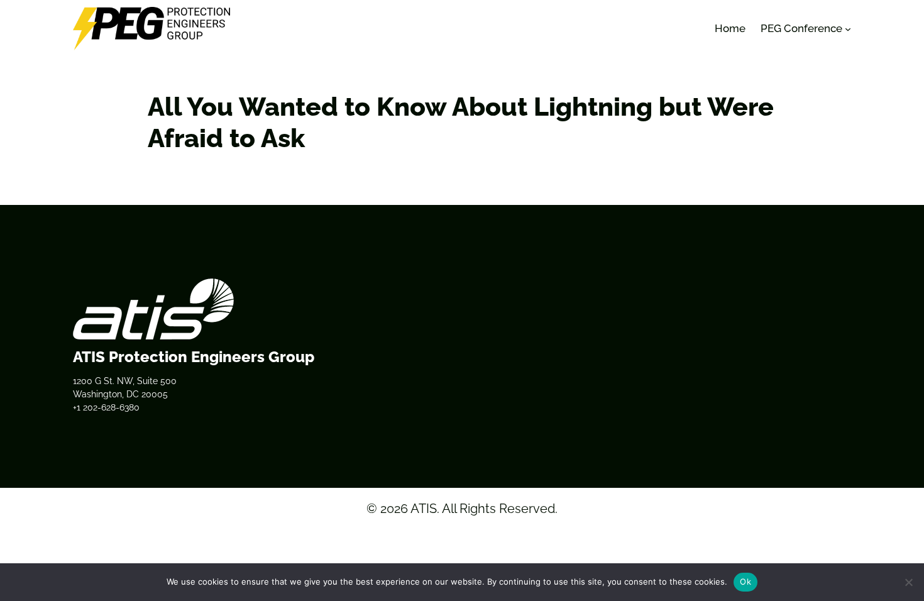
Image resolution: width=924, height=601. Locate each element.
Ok (745, 581)
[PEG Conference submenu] (848, 29)
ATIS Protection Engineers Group (193, 357)
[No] (908, 582)
